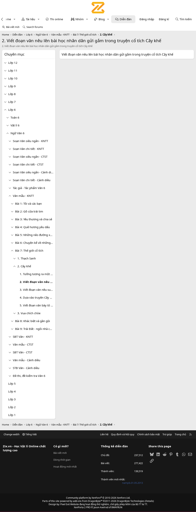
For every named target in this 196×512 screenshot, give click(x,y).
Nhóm (79, 19)
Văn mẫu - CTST (23, 344)
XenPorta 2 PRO (82, 507)
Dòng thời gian (61, 459)
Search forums (34, 27)
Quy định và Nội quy (122, 434)
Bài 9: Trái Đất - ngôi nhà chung (35, 329)
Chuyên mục (14, 54)
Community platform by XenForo (98, 497)
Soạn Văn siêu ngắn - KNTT (30, 141)
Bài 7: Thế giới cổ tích (29, 250)
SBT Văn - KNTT (23, 336)
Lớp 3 (12, 399)
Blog (102, 19)
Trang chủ (180, 434)
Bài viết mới (12, 27)
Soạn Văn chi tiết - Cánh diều (31, 180)
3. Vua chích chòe (28, 313)
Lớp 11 (12, 70)
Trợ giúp (167, 434)
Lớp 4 (12, 391)
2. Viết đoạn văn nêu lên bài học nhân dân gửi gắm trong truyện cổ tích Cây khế (37, 282)
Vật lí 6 (15, 125)
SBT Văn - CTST (22, 352)
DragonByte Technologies (130, 501)
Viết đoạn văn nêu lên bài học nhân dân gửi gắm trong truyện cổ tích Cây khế (117, 54)
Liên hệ (104, 434)
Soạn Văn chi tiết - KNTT (28, 149)
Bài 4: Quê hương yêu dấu (32, 227)
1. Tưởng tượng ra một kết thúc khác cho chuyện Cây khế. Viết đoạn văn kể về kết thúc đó (37, 274)
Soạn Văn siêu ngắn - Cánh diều (33, 172)
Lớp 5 (12, 383)
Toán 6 (15, 117)
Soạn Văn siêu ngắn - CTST (30, 156)
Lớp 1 (12, 415)
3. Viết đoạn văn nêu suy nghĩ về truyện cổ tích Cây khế (37, 290)
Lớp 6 (12, 109)
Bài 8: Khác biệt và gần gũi (32, 321)
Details (149, 501)
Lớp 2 (12, 407)
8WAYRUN (116, 507)
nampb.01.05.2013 (132, 483)
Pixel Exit (65, 504)
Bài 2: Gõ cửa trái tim (29, 211)
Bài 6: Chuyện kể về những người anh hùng (35, 243)
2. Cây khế (24, 266)
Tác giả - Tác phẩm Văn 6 (29, 188)
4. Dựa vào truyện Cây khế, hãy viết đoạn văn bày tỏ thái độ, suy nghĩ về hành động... (37, 297)
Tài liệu (30, 19)
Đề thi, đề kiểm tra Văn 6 (29, 376)
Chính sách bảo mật (148, 434)
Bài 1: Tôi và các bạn (28, 203)
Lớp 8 (12, 94)
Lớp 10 (12, 78)
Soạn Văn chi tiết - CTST (28, 164)
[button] (14, 19)
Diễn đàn (125, 19)
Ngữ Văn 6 (17, 133)
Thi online (56, 19)
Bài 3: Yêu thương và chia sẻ (33, 219)
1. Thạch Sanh (26, 258)
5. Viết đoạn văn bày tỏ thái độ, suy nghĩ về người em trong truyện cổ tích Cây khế (37, 305)
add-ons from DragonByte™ (87, 501)
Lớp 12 (12, 63)
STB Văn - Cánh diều (26, 368)
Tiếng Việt (31, 434)
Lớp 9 (12, 86)
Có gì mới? (61, 446)
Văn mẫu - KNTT (23, 196)
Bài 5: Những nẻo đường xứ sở (35, 235)
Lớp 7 (12, 102)
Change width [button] (12, 434)
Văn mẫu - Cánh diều (26, 360)
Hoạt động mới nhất (65, 466)
